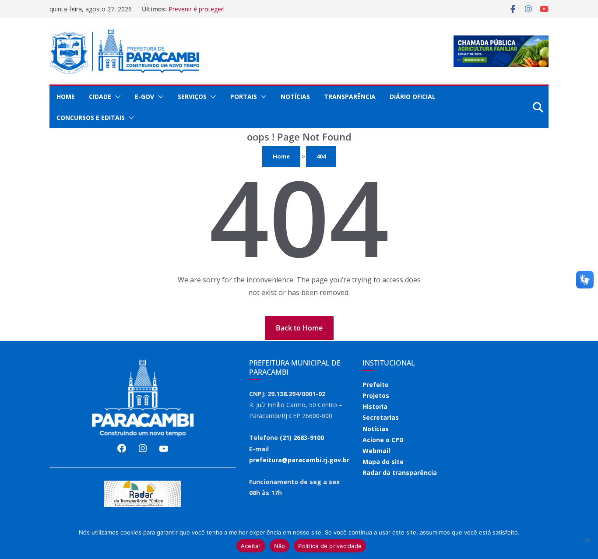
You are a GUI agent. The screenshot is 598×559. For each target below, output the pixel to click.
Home (65, 96)
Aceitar (251, 545)
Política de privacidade (330, 545)
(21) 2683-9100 (302, 437)
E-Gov (144, 96)
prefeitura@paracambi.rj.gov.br (299, 460)
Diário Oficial (413, 96)
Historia (374, 406)
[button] (116, 97)
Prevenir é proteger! (197, 9)
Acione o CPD (383, 440)
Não (279, 545)
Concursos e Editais (90, 117)
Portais (243, 96)
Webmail (376, 450)
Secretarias (380, 417)
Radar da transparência (399, 472)
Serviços (192, 96)
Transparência (350, 96)
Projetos (375, 395)
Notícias (295, 96)
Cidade (100, 96)
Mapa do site (383, 461)
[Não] (587, 540)
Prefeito (375, 384)
